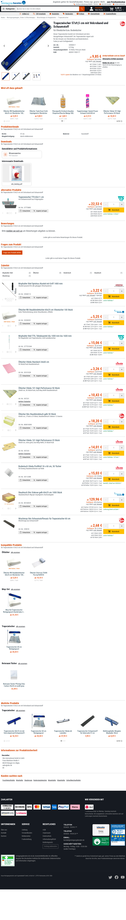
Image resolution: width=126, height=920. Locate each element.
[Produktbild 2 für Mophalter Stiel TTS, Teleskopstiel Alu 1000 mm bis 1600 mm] (9, 352)
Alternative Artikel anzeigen (112, 59)
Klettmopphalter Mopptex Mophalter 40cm (112, 732)
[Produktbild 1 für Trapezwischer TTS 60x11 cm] (7, 213)
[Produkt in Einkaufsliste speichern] (25, 210)
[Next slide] (48, 46)
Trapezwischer (63, 17)
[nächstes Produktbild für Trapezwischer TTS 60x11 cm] (15, 213)
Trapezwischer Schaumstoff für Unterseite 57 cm (87, 732)
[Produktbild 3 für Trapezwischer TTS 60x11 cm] (11, 213)
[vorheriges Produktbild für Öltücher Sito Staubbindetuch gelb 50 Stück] (2, 430)
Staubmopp (28, 780)
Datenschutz (47, 836)
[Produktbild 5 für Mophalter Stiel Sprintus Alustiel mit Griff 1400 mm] (13, 299)
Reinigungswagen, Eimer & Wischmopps (21, 17)
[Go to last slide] (4, 46)
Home (3, 17)
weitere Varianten (24, 401)
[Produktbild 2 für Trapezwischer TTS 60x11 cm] (9, 213)
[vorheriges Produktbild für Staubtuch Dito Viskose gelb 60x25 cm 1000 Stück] (2, 508)
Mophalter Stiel (7, 273)
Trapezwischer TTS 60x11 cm (31, 197)
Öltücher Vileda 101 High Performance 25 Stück (39, 440)
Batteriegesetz (48, 842)
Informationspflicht (49, 839)
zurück (7, 121)
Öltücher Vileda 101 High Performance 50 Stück (112, 112)
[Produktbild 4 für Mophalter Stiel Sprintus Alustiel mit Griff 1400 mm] (11, 299)
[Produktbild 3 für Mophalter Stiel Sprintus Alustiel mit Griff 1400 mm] (9, 299)
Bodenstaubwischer (40, 780)
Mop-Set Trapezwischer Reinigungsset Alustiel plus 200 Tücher (14, 612)
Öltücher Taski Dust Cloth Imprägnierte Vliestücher (39, 112)
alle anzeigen (15, 552)
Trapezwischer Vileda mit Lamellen (63, 732)
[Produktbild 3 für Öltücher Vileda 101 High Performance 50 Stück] (11, 404)
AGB (44, 830)
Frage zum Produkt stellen (12, 253)
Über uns (4, 830)
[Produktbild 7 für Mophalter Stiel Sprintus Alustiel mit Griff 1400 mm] (9, 300)
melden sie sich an (14, 231)
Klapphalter (61, 780)
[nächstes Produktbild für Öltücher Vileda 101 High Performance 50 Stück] (15, 404)
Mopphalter (52, 780)
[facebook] (116, 877)
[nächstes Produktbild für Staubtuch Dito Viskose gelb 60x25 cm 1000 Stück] (15, 508)
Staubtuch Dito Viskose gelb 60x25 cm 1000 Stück (40, 492)
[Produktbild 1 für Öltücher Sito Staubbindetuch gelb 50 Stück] (8, 430)
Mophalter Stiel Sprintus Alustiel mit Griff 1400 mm (40, 283)
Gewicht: (56, 47)
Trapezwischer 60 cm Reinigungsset (14, 648)
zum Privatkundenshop (116, 2)
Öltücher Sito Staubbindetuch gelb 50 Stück (37, 414)
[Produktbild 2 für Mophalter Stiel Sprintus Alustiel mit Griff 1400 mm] (7, 299)
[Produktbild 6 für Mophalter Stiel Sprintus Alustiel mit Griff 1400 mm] (7, 300)
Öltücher (36, 273)
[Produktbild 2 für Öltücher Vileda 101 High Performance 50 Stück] (9, 404)
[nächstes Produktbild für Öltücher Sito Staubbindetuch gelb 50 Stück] (15, 430)
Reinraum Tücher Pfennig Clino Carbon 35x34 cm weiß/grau (14, 685)
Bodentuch (67, 273)
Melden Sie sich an (108, 63)
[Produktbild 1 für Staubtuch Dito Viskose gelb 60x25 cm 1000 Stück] (8, 508)
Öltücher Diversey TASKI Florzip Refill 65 (38, 574)
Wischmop (6, 276)
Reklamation (26, 836)
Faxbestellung (27, 839)
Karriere (4, 836)
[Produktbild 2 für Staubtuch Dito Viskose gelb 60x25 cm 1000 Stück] (10, 508)
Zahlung (24, 830)
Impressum (47, 833)
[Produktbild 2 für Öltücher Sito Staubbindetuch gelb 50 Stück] (10, 430)
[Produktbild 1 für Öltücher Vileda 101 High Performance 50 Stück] (7, 404)
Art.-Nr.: (56, 45)
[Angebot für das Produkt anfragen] (40, 210)
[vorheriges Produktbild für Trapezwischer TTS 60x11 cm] (2, 213)
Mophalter (19, 780)
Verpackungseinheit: (60, 50)
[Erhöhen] (121, 204)
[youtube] (122, 877)
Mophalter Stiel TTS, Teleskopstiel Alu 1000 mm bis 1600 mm (45, 336)
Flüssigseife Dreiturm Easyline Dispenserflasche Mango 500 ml (63, 113)
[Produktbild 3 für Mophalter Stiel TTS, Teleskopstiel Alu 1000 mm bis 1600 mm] (11, 352)
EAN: (55, 52)
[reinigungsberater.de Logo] (13, 3)
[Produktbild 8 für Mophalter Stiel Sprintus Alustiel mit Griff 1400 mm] (11, 300)
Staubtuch (97, 273)
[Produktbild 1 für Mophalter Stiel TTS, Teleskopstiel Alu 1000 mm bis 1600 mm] (7, 352)
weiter (119, 121)
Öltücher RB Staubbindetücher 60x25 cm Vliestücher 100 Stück (14, 113)
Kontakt (3, 833)
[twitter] (110, 877)
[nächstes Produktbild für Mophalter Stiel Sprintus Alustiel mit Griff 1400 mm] (15, 300)
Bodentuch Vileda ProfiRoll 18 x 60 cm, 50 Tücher (39, 466)
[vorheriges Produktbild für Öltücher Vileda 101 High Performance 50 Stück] (2, 404)
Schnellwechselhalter (73, 780)
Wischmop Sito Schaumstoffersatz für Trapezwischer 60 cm (44, 518)
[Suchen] (82, 8)
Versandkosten (27, 833)
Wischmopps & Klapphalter (46, 17)
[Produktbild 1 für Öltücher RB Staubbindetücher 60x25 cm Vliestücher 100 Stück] (8, 326)
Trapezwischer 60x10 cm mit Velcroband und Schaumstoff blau (14, 733)
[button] (97, 8)
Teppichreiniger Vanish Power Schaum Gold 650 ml (87, 112)
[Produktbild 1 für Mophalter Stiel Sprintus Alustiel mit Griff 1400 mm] (5, 299)
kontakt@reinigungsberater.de (74, 840)
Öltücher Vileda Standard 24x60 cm (33, 362)
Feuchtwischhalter (8, 780)
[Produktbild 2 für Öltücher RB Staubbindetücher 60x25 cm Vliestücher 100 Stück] (10, 326)
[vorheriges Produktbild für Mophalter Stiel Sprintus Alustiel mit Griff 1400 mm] (2, 300)
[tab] (62, 121)
